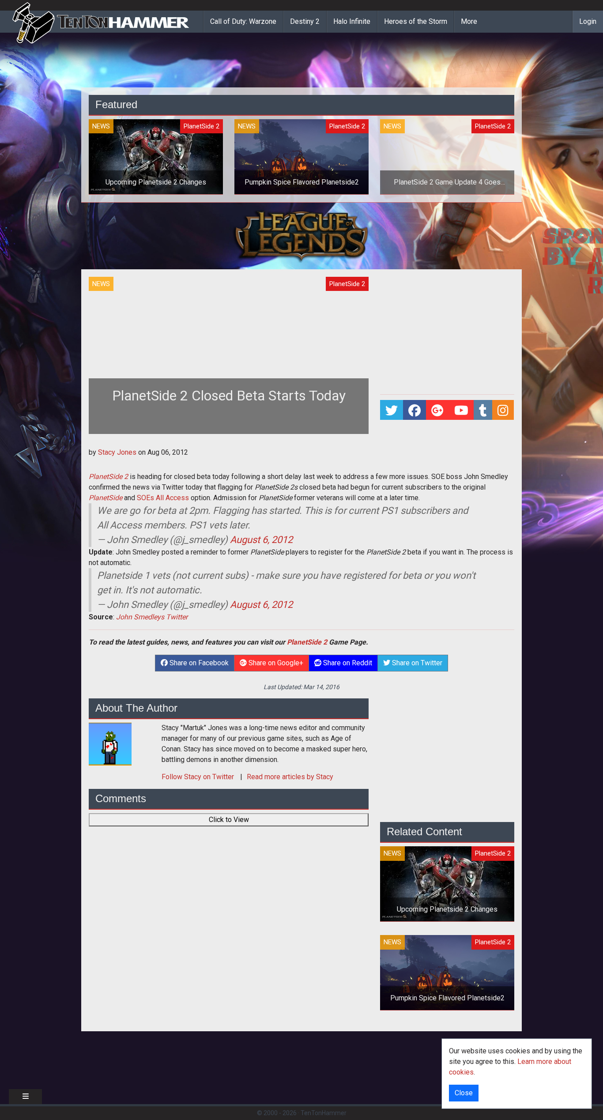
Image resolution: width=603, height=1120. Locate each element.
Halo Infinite (351, 21)
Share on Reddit (346, 663)
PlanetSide (105, 498)
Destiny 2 (305, 21)
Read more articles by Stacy (290, 777)
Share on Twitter (416, 663)
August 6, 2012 (261, 539)
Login (587, 21)
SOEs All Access (163, 498)
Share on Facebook (198, 663)
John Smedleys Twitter (152, 617)
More (469, 21)
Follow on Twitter (199, 777)
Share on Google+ (275, 663)
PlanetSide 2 (108, 476)
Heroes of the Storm (415, 21)
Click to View (229, 819)
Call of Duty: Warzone (243, 21)
